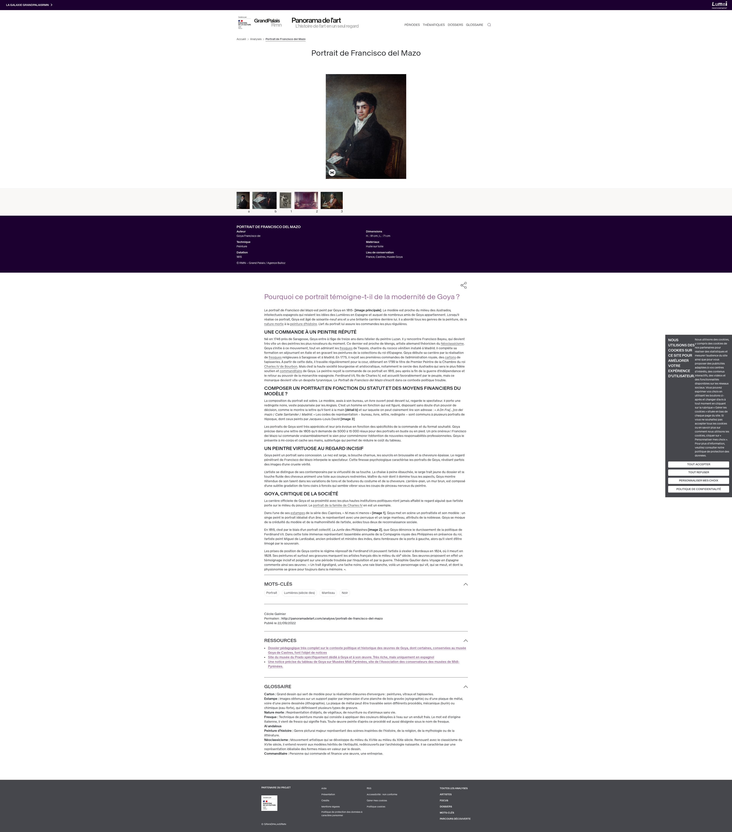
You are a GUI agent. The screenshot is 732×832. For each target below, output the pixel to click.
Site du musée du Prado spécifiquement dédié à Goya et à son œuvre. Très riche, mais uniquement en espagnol (351, 657)
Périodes (412, 24)
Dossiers (455, 24)
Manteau (328, 592)
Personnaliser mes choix (698, 480)
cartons (450, 357)
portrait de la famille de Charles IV (338, 505)
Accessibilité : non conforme (382, 794)
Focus (444, 800)
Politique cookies (376, 807)
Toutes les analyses (454, 788)
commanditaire (291, 371)
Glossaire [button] (277, 686)
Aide (324, 788)
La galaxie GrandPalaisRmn (27, 5)
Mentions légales (330, 807)
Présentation (328, 794)
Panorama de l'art (316, 20)
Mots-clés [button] (278, 584)
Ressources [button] (280, 640)
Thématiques (434, 24)
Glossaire (474, 24)
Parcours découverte (455, 819)
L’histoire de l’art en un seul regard (327, 26)
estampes (298, 513)
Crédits (325, 800)
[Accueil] (268, 23)
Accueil (241, 39)
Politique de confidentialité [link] (698, 489)
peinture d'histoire (303, 324)
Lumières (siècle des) (299, 592)
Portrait (271, 592)
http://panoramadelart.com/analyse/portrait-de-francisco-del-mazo (332, 618)
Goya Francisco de (248, 236)
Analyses (256, 39)
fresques (346, 348)
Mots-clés (447, 813)
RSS (369, 788)
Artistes (446, 794)
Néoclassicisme (452, 343)
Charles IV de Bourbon (280, 366)
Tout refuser (698, 472)
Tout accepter (698, 464)
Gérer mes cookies (377, 800)
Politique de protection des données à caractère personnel (341, 814)
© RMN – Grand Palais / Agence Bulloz (261, 263)
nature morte (274, 324)
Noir (345, 592)
